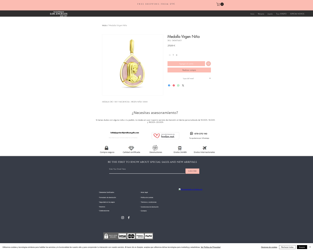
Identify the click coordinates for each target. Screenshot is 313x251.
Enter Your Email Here (117, 169)
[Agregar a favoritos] (208, 63)
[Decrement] (169, 55)
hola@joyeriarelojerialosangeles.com (125, 133)
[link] (220, 4)
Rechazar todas (287, 247)
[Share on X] (183, 85)
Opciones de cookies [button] (269, 247)
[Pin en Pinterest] (173, 85)
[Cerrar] (310, 247)
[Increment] (177, 55)
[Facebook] (129, 217)
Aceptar (302, 247)
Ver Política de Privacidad (210, 247)
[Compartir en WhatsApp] (178, 85)
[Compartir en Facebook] (169, 85)
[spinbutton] (173, 55)
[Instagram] (122, 217)
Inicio (104, 25)
